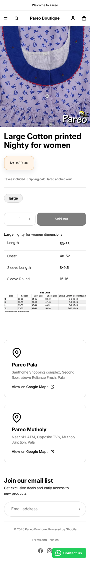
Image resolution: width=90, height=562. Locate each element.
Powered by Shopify (62, 529)
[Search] (16, 18)
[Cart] (84, 18)
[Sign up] (78, 509)
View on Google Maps (30, 387)
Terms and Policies (45, 540)
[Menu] (6, 18)
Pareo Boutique (36, 529)
